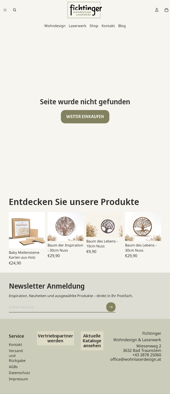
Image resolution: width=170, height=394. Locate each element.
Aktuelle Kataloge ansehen (92, 341)
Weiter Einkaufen (85, 116)
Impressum (18, 378)
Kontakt (108, 25)
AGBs (13, 366)
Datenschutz (19, 372)
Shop (94, 25)
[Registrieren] (111, 307)
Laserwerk (77, 25)
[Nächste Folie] (40, 230)
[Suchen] (14, 10)
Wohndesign (55, 25)
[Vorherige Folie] (14, 230)
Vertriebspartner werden (55, 338)
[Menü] (5, 10)
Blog (122, 25)
